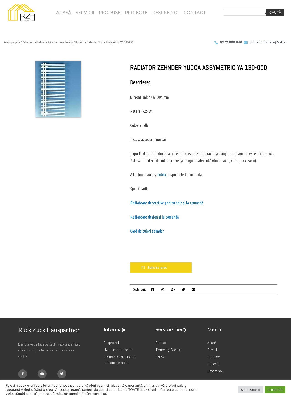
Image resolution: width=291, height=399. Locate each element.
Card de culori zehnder (147, 231)
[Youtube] (42, 373)
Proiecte (136, 12)
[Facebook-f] (22, 373)
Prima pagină (11, 42)
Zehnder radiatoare (34, 42)
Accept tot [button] (275, 389)
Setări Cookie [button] (250, 389)
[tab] (161, 267)
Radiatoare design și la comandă (154, 217)
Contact (194, 12)
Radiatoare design (61, 42)
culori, (163, 174)
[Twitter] (61, 373)
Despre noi (165, 12)
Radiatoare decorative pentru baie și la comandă (166, 203)
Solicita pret (157, 268)
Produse (109, 12)
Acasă (63, 12)
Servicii (85, 12)
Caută (275, 12)
